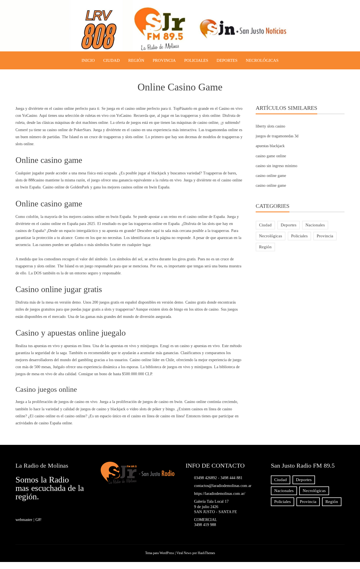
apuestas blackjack (270, 146)
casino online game (271, 176)
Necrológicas (262, 60)
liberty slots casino (270, 126)
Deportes (227, 60)
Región (136, 60)
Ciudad (111, 60)
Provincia (164, 60)
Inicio (88, 60)
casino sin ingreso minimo (276, 166)
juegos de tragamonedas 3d (277, 136)
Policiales (196, 60)
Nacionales (315, 225)
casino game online (271, 156)
